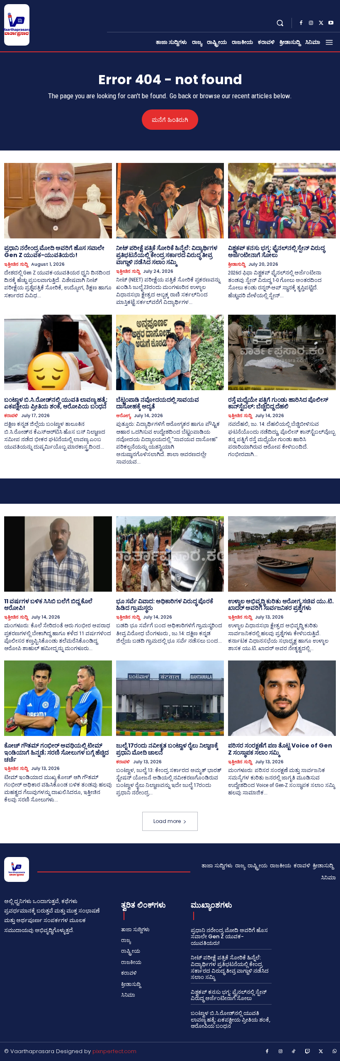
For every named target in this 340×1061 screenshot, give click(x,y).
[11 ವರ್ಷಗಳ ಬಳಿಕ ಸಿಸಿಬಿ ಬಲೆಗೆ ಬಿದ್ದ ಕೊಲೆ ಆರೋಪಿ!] (58, 554)
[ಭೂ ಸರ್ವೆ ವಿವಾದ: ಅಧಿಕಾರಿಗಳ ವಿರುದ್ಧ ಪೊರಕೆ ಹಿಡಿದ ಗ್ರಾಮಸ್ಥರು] (170, 554)
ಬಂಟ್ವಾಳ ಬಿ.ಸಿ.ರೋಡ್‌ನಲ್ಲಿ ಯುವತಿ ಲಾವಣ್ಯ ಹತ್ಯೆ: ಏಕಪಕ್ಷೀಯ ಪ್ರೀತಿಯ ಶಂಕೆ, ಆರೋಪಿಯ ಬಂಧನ (55, 403)
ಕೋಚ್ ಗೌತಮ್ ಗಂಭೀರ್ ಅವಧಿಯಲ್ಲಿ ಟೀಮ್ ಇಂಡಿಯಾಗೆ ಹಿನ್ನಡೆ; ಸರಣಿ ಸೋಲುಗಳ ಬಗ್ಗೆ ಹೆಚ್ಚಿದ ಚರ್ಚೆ (56, 752)
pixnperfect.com (114, 1051)
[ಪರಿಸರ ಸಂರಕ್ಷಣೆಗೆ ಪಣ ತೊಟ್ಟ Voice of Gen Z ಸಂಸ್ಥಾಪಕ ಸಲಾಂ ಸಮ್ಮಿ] (282, 698)
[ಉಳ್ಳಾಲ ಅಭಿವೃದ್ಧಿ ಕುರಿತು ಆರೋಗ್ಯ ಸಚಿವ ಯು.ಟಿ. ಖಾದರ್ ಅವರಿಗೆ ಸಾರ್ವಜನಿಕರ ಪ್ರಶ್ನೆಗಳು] (282, 554)
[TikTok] (294, 1052)
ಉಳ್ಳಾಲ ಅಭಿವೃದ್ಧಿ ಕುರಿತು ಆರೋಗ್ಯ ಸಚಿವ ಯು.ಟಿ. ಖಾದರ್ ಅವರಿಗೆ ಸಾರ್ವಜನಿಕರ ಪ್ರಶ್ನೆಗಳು (281, 604)
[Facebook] (301, 23)
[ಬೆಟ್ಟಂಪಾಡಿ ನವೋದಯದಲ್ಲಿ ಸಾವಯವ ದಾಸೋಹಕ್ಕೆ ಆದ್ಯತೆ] (170, 352)
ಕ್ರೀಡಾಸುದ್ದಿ (236, 264)
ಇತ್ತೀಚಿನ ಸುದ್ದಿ (16, 264)
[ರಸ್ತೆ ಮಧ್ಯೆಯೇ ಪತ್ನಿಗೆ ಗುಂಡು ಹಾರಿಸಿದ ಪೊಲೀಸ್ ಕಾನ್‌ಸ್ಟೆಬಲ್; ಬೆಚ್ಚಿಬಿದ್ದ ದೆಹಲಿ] (282, 352)
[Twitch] (307, 1052)
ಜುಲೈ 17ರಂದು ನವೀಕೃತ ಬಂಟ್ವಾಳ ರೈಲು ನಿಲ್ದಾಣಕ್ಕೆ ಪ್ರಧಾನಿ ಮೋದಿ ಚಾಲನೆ (167, 749)
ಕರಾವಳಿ (11, 415)
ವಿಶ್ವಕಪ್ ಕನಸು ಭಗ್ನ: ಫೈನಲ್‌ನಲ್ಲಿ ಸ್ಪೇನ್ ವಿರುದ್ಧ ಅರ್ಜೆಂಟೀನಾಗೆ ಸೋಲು (276, 251)
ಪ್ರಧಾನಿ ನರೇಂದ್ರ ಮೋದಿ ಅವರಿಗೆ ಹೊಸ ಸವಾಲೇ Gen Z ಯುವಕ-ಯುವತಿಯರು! (54, 251)
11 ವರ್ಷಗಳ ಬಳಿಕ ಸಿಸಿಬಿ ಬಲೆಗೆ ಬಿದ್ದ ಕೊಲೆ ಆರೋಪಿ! (48, 604)
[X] (321, 23)
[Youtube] (331, 23)
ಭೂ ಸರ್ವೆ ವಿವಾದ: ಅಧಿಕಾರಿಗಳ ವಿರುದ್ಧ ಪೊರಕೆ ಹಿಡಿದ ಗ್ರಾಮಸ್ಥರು (164, 604)
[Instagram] (311, 23)
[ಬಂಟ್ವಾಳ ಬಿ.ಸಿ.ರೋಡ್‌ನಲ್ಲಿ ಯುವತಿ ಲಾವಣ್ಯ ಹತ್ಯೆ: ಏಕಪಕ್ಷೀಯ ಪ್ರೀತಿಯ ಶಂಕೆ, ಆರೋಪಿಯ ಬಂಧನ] (58, 352)
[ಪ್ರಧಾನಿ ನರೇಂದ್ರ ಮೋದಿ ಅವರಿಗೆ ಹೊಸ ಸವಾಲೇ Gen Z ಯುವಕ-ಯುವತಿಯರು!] (58, 200)
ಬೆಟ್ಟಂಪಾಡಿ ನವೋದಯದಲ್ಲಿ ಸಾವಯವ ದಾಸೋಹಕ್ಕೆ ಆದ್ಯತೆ (157, 403)
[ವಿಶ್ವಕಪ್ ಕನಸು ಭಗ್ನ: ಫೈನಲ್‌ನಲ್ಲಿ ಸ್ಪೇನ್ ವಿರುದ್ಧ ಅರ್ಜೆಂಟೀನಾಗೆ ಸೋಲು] (282, 200)
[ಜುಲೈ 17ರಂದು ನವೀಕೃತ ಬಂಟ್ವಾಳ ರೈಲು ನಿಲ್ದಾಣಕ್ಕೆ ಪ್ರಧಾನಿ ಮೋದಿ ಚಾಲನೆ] (170, 698)
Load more (167, 821)
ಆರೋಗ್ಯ (123, 415)
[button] (280, 23)
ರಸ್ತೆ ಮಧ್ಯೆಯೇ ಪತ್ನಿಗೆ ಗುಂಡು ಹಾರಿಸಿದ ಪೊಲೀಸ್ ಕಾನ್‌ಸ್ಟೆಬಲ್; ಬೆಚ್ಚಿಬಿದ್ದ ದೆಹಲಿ (278, 403)
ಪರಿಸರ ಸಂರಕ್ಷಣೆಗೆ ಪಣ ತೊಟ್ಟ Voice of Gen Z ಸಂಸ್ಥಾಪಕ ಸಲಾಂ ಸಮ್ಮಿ (280, 749)
